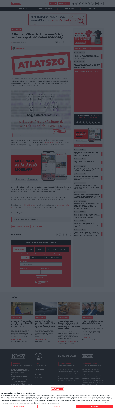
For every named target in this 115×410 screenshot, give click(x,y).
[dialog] (57, 397)
